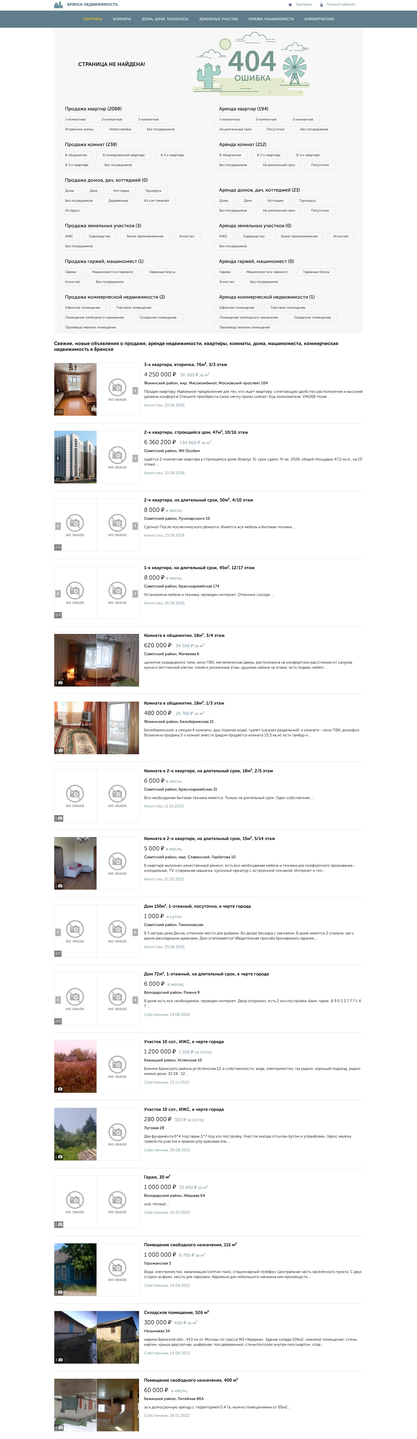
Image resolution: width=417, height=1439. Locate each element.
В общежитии (76, 155)
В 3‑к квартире (77, 165)
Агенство (186, 236)
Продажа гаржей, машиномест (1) (104, 261)
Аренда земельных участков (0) (255, 226)
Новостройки (120, 129)
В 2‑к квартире (172, 155)
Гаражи (70, 272)
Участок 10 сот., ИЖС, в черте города (184, 1042)
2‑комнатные (112, 119)
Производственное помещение (90, 327)
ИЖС (69, 236)
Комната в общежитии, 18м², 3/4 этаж (184, 635)
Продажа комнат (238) (91, 144)
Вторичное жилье (79, 129)
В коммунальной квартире (124, 155)
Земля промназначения (144, 236)
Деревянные (118, 200)
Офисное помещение (82, 307)
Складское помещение (158, 317)
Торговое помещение (133, 307)
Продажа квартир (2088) (93, 109)
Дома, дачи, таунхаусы (165, 19)
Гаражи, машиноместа (271, 19)
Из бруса (72, 210)
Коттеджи (121, 191)
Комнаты (122, 19)
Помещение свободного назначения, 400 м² (191, 1380)
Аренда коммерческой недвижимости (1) (267, 297)
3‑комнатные (148, 119)
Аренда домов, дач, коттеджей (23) (259, 190)
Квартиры (92, 19)
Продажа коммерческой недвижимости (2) (115, 297)
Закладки (304, 5)
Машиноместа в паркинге (112, 272)
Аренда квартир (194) (243, 109)
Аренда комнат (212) (242, 144)
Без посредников (160, 129)
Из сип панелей (156, 200)
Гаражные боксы (162, 272)
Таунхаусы (153, 191)
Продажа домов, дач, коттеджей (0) (106, 180)
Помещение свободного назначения (94, 317)
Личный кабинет (341, 5)
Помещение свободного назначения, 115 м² (190, 1245)
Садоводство (100, 236)
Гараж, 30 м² (157, 1177)
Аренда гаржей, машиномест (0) (256, 261)
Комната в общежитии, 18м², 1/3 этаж (184, 703)
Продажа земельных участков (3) (103, 226)
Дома (69, 191)
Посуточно (276, 129)
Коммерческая (319, 19)
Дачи (93, 191)
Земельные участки (218, 19)
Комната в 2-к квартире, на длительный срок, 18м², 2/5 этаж (208, 771)
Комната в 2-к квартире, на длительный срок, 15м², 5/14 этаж (209, 839)
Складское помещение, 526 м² (176, 1313)
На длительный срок (235, 129)
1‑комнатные (75, 119)
